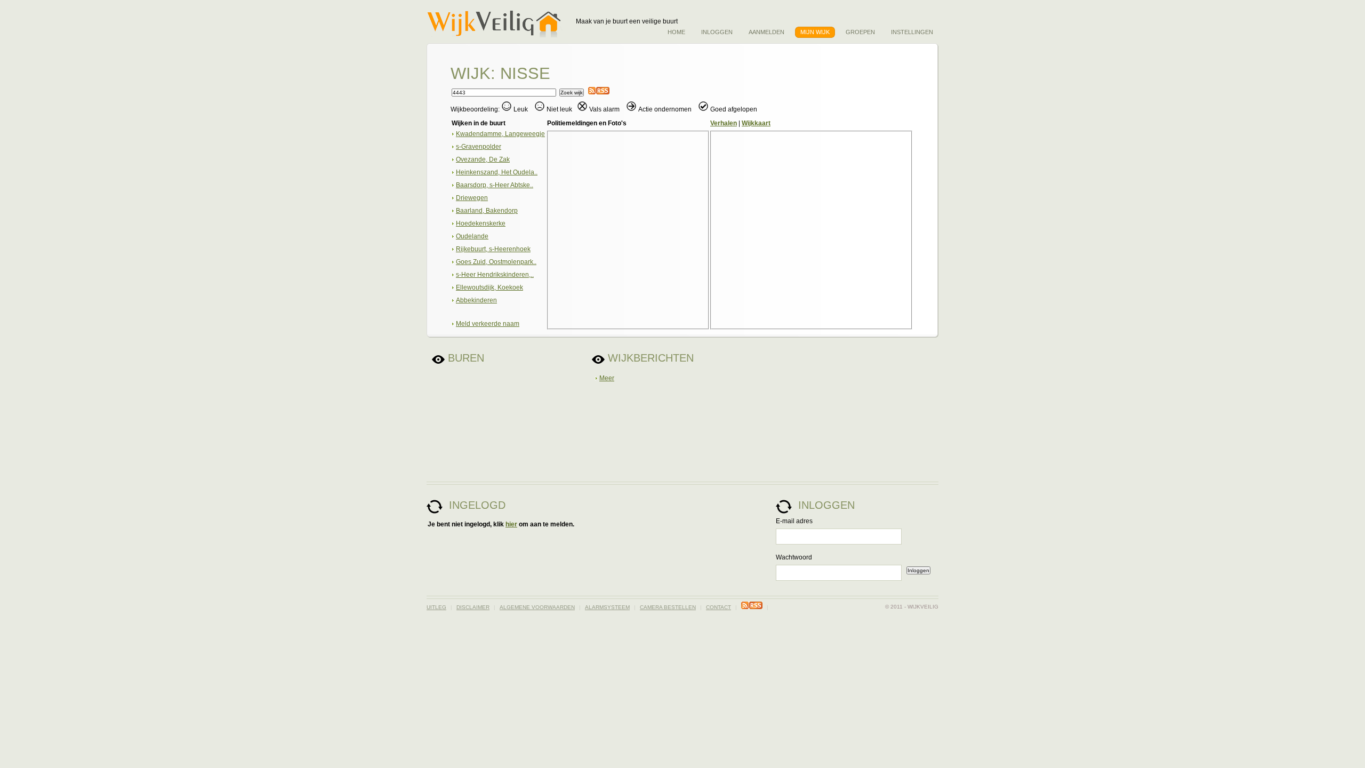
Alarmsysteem (607, 607)
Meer (606, 378)
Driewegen (472, 198)
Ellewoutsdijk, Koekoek (489, 287)
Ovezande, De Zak (483, 159)
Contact (718, 607)
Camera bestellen (668, 607)
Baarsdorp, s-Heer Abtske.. (494, 185)
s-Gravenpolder (478, 146)
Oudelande (472, 236)
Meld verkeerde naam (487, 323)
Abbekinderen (476, 300)
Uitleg (436, 607)
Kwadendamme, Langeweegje (500, 134)
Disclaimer (472, 607)
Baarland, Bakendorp (487, 210)
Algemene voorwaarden (537, 607)
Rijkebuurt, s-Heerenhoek (493, 249)
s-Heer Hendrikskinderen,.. (495, 274)
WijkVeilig (497, 24)
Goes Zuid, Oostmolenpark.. (496, 262)
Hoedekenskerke (480, 223)
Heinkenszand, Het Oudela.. (496, 172)
